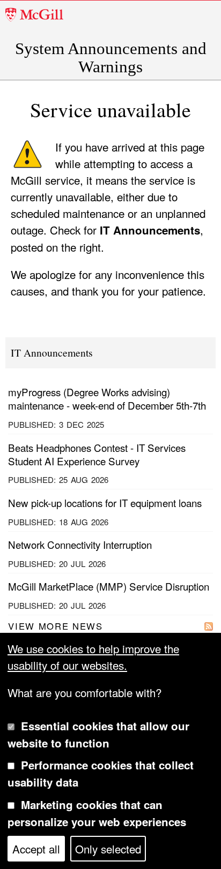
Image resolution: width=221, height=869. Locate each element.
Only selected (108, 849)
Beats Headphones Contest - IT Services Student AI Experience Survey (97, 454)
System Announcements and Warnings (111, 58)
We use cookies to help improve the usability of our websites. (93, 656)
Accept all (36, 849)
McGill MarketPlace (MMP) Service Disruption (108, 586)
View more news (55, 625)
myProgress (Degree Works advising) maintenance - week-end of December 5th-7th (107, 398)
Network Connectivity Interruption (80, 544)
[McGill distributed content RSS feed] (208, 625)
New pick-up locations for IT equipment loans (105, 502)
